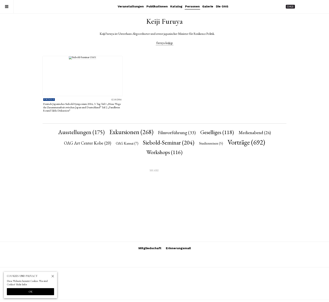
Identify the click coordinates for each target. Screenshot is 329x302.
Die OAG (222, 6)
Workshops (164, 152)
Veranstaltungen (131, 6)
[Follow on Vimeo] (308, 6)
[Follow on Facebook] (314, 6)
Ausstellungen (81, 132)
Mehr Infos (21, 284)
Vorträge (246, 142)
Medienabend (255, 132)
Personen (192, 6)
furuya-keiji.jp (164, 43)
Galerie (207, 6)
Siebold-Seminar (168, 142)
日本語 (290, 7)
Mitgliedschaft (149, 248)
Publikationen (157, 6)
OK (31, 291)
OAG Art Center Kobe (87, 143)
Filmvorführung (177, 132)
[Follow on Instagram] (301, 6)
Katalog (176, 6)
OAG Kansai (127, 143)
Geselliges (217, 132)
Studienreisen (211, 143)
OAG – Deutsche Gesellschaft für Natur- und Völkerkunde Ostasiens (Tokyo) (38, 6)
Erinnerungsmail (178, 248)
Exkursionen (131, 132)
